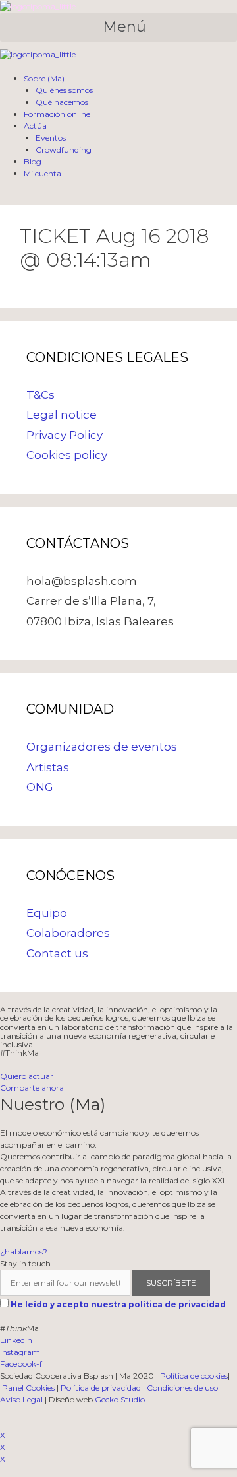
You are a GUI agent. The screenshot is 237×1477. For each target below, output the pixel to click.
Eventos (51, 138)
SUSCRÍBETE (171, 1283)
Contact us (57, 953)
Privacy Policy (64, 435)
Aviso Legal (21, 1399)
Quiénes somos (64, 90)
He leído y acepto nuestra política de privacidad (118, 1304)
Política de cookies (194, 1376)
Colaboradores (68, 933)
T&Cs (40, 394)
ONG (39, 787)
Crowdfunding (64, 150)
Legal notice (61, 414)
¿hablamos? (23, 1251)
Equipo (46, 913)
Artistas (47, 767)
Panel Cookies (28, 1387)
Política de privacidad (101, 1387)
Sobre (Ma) (44, 78)
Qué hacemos (62, 102)
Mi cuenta (42, 173)
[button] (118, 27)
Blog (32, 161)
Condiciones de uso (182, 1387)
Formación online (57, 114)
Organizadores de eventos (101, 746)
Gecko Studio (120, 1399)
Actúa (35, 126)
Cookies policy (66, 455)
